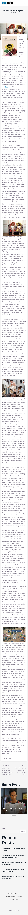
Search (3, 828)
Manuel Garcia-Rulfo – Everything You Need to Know (14, 863)
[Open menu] (24, 3)
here (6, 87)
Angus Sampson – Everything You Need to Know (13, 877)
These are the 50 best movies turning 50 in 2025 (13, 850)
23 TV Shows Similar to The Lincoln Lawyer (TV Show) (13, 870)
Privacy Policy (14, 899)
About (10, 893)
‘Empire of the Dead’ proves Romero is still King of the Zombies (7, 770)
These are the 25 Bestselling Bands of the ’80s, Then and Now (14, 856)
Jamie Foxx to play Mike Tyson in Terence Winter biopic (20, 770)
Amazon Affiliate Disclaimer (14, 896)
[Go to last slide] (4, 801)
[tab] (12, 815)
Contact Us (16, 893)
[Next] (24, 801)
